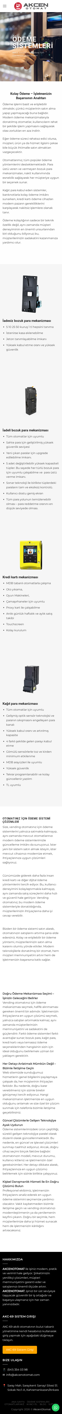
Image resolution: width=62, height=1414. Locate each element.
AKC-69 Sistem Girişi (20, 1349)
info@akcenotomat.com (23, 1374)
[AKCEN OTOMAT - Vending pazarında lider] (31, 6)
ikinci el (32, 1404)
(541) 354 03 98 (17, 1369)
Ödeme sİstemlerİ (38, 1402)
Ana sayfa (18, 1402)
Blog (43, 1404)
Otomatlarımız (14, 1404)
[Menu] (5, 6)
